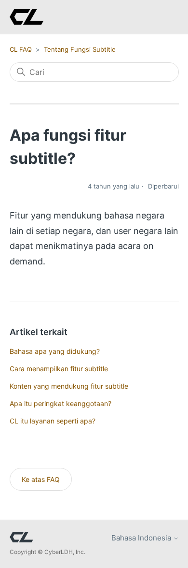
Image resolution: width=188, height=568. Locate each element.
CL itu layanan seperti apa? (52, 421)
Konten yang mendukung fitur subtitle (69, 386)
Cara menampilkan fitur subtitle (59, 368)
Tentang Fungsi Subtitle (80, 49)
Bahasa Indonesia (142, 538)
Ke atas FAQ (41, 479)
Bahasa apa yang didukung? (55, 351)
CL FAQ (21, 49)
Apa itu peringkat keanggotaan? (60, 403)
